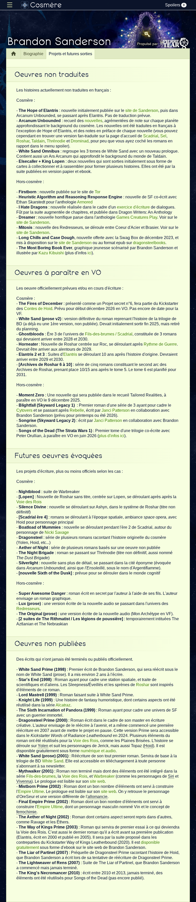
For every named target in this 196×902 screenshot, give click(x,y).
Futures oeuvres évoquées (58, 456)
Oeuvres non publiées (50, 644)
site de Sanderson (141, 110)
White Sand (52, 761)
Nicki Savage (57, 532)
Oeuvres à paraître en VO (58, 273)
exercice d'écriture (133, 207)
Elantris (70, 354)
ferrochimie (26, 812)
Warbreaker (104, 776)
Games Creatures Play (136, 217)
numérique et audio (98, 751)
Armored (85, 202)
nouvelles (93, 121)
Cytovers (24, 410)
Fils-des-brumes (41, 776)
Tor (97, 192)
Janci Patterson (116, 410)
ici (90, 253)
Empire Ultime (31, 791)
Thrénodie (56, 141)
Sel (163, 136)
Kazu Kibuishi (51, 253)
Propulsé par (147, 44)
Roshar (22, 141)
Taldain (38, 141)
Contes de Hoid (38, 308)
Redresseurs (28, 609)
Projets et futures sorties (70, 54)
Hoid (148, 746)
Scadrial (150, 136)
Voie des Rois (29, 502)
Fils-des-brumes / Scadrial (108, 334)
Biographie (33, 54)
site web (97, 781)
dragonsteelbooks (149, 243)
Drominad (80, 141)
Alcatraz (63, 705)
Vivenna (23, 781)
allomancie (97, 796)
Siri (171, 776)
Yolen (43, 746)
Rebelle (77, 410)
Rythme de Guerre (160, 344)
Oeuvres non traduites (52, 74)
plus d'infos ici (111, 436)
